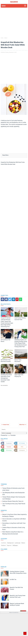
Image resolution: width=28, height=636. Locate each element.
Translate (12, 435)
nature (23, 543)
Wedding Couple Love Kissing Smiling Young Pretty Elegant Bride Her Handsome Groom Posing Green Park (21, 343)
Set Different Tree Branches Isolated (6, 360)
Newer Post (6, 424)
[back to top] (24, 633)
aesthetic (3, 543)
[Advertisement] (14, 23)
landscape (17, 543)
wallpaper (15, 545)
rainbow (3, 545)
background (10, 543)
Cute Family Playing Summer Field (20, 318)
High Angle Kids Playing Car (19, 375)
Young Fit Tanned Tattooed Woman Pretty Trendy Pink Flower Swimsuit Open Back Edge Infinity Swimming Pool (7, 322)
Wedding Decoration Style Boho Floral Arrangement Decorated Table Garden (6, 378)
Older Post (21, 424)
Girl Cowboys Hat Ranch (5, 340)
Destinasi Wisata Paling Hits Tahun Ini (12, 501)
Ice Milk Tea (13, 579)
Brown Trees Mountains (18, 360)
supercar (9, 545)
